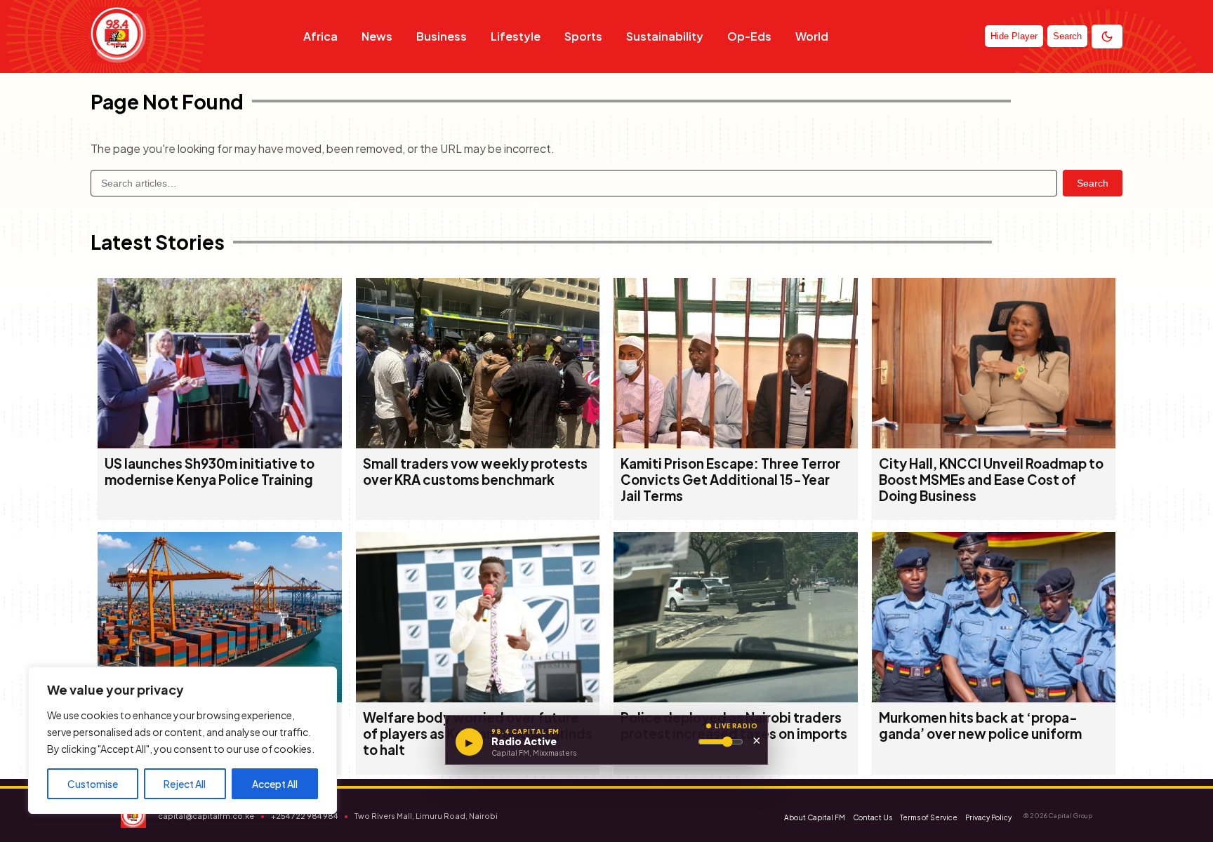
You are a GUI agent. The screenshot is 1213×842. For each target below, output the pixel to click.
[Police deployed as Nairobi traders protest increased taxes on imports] (736, 697)
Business (441, 36)
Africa (320, 36)
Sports (583, 36)
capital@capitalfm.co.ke (206, 815)
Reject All (185, 783)
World (811, 36)
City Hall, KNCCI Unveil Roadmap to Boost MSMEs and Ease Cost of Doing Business (991, 479)
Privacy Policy (988, 817)
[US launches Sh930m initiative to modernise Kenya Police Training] (220, 443)
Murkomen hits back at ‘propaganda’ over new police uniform (980, 725)
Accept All (275, 783)
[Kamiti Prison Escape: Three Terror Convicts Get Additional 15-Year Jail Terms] (736, 443)
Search (1092, 183)
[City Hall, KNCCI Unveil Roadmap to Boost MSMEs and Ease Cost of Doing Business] (994, 443)
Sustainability (664, 36)
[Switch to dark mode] (1107, 36)
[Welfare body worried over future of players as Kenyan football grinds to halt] (478, 697)
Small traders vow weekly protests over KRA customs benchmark (475, 471)
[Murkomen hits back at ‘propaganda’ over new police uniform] (994, 697)
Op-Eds (749, 36)
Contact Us (872, 817)
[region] (182, 740)
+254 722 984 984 (304, 815)
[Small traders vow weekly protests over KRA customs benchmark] (478, 443)
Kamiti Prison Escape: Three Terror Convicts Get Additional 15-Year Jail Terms (730, 479)
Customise (92, 783)
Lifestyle (516, 36)
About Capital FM (814, 817)
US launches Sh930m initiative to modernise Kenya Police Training (209, 471)
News (377, 36)
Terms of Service (928, 817)
